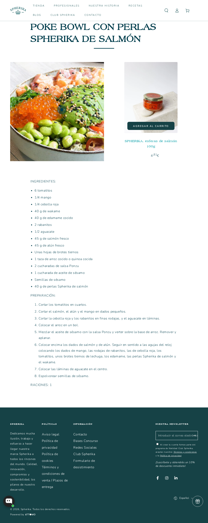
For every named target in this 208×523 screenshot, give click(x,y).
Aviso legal (51, 434)
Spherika (26, 509)
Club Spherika (84, 454)
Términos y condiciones (185, 452)
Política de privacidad (171, 455)
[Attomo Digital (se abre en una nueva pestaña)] (29, 514)
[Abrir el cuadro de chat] (9, 501)
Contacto (80, 434)
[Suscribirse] (195, 435)
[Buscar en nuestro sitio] (166, 10)
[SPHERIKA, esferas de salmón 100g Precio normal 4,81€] (61, 109)
